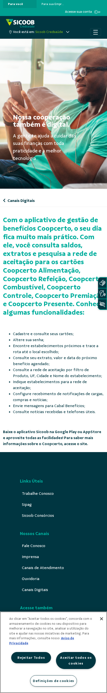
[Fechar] (101, 618)
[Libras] (102, 283)
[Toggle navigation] (95, 32)
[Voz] (102, 293)
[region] (53, 652)
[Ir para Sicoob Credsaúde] (20, 23)
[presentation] (20, 4)
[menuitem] (15, 4)
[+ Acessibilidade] (102, 304)
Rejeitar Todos (31, 658)
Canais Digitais (21, 200)
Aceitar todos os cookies (76, 660)
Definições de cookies (53, 681)
